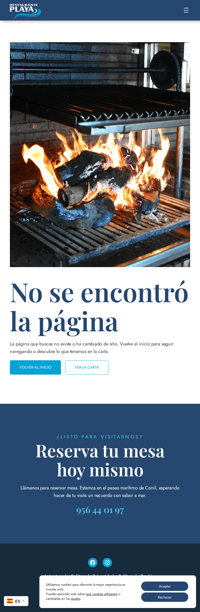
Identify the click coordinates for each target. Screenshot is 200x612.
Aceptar (165, 586)
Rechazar (165, 597)
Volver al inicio (35, 367)
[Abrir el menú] (186, 10)
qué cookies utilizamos (101, 593)
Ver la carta (86, 367)
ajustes (75, 598)
